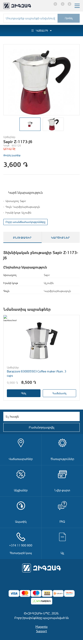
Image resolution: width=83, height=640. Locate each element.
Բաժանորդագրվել (41, 427)
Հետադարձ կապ (20, 549)
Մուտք (46, 5)
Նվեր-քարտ (62, 490)
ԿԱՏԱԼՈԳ (42, 30)
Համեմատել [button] (59, 393)
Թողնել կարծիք (11, 155)
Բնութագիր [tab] (22, 237)
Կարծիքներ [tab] (60, 237)
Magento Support (41, 629)
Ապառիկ (21, 521)
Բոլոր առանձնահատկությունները (25, 222)
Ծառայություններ (62, 459)
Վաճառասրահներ (21, 459)
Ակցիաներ (21, 490)
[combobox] (30, 18)
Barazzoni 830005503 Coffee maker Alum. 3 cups (36, 373)
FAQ (62, 521)
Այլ (62, 553)
